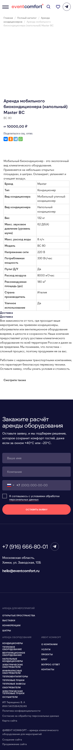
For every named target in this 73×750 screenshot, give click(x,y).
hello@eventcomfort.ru (20, 570)
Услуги (45, 649)
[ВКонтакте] (6, 139)
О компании (49, 644)
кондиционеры (12, 643)
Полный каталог (27, 17)
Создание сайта (12, 739)
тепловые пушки (13, 680)
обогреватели (11, 687)
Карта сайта (9, 720)
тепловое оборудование (12, 648)
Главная (8, 17)
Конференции (11, 625)
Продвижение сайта (14, 744)
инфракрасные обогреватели (12, 671)
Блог (44, 659)
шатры (6, 630)
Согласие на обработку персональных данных (30, 715)
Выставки (8, 620)
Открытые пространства (18, 615)
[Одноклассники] (11, 139)
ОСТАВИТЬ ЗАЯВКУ (36, 509)
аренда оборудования (16, 637)
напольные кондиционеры (12, 659)
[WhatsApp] (20, 139)
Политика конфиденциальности (21, 710)
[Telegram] (15, 139)
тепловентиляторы (15, 676)
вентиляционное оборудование (13, 653)
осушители (10, 697)
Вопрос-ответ (50, 664)
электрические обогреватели (12, 665)
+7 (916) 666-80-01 (25, 546)
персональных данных (24, 499)
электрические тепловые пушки (13, 692)
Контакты (47, 669)
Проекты (47, 654)
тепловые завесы (14, 683)
